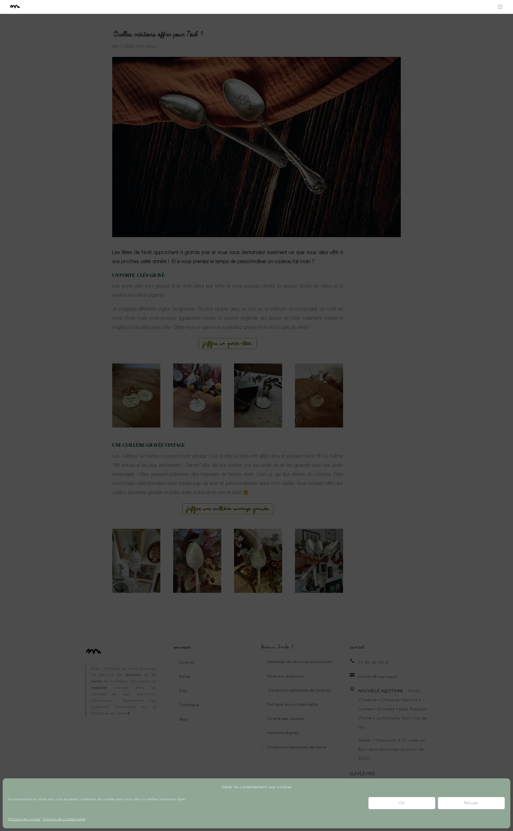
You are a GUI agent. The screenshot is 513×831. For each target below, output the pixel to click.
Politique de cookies (24, 819)
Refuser (471, 803)
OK (402, 803)
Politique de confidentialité (64, 819)
